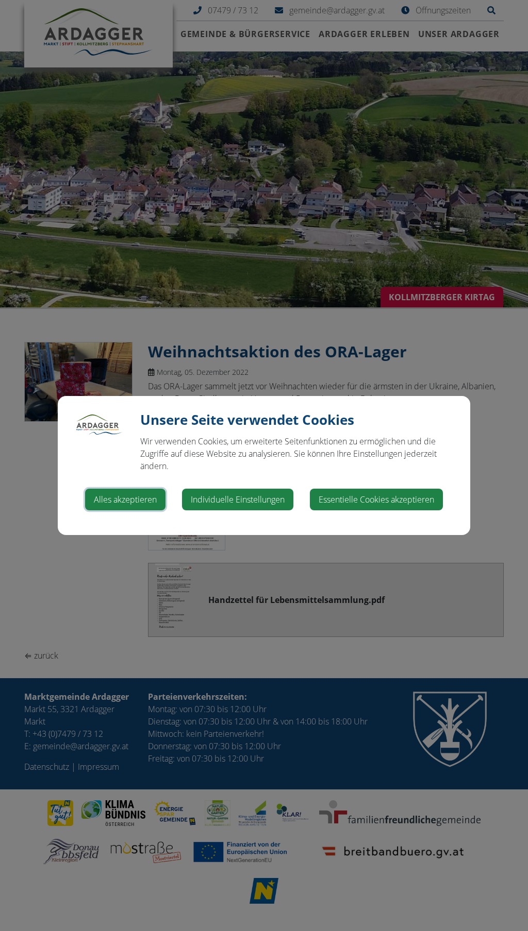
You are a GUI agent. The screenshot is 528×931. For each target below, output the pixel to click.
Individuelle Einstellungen (238, 499)
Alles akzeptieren (125, 499)
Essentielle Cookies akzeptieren (376, 499)
